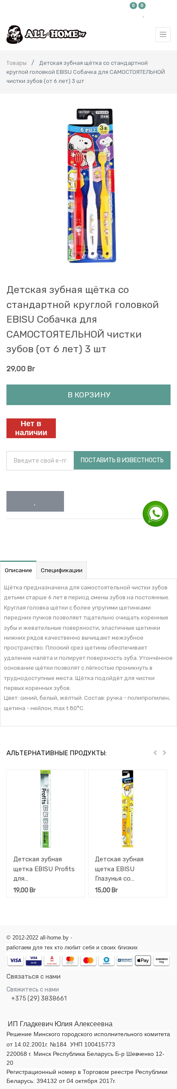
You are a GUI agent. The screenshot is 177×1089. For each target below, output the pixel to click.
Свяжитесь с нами (32, 989)
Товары (16, 63)
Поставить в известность (122, 460)
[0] (133, 14)
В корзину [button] (88, 394)
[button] (35, 501)
